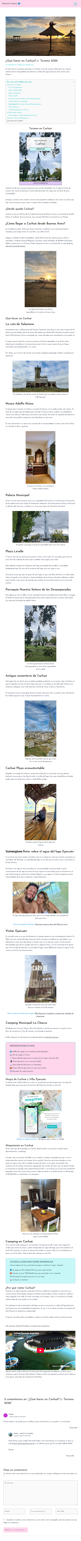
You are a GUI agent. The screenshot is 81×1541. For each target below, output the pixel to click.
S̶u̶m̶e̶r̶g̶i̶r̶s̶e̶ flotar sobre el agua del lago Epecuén (25, 104)
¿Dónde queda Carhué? (14, 112)
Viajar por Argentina (25, 65)
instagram (34, 1174)
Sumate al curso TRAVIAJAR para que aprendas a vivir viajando (36, 1273)
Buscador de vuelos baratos (22, 1071)
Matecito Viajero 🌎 (11, 4)
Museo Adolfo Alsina (15, 90)
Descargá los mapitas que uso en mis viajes (28, 1276)
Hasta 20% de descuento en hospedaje (26, 1065)
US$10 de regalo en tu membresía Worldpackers (30, 1052)
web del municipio (51, 1037)
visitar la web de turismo (63, 1317)
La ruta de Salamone (15, 87)
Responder (74, 1428)
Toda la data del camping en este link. (37, 1253)
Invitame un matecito (20, 1280)
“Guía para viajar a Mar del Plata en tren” (51, 924)
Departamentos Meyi (36, 1169)
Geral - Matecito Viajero (23, 1433)
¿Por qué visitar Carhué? (15, 121)
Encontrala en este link (52, 1085)
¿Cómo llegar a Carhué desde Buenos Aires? (23, 115)
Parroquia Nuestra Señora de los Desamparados (24, 99)
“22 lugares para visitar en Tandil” (51, 1139)
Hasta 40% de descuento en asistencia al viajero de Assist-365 (35, 1058)
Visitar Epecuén (14, 107)
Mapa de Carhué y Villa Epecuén (17, 118)
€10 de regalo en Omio (21, 1055)
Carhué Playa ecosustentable (18, 101)
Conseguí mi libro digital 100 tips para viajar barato (32, 1270)
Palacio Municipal (14, 93)
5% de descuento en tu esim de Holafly (26, 1061)
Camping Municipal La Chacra (18, 110)
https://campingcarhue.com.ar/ (23, 1443)
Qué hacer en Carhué (14, 85)
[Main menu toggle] (75, 4)
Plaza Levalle (13, 96)
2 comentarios (11, 65)
